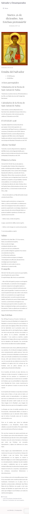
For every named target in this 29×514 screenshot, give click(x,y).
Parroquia (5, 496)
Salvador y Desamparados (13, 3)
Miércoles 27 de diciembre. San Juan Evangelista (13, 500)
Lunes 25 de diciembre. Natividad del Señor (12, 498)
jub (19, 25)
